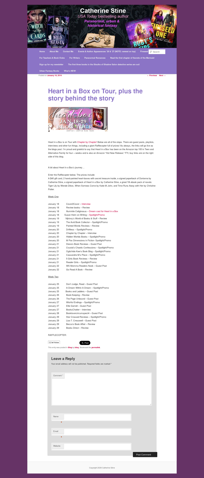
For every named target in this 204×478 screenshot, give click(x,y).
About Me (54, 51)
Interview (86, 203)
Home (42, 51)
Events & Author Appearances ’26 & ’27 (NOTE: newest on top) (107, 51)
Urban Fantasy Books (49, 70)
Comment (58, 375)
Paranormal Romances (94, 57)
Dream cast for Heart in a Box (103, 211)
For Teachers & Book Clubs (52, 57)
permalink (96, 347)
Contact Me (68, 51)
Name (57, 417)
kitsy (77, 347)
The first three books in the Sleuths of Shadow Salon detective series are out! (104, 64)
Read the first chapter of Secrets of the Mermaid (132, 57)
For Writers (74, 57)
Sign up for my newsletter (51, 64)
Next (162, 75)
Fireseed (144, 51)
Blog (70, 347)
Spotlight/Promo (97, 214)
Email (57, 432)
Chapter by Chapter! (87, 141)
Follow (56, 342)
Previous (152, 75)
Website (56, 445)
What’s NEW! (70, 70)
